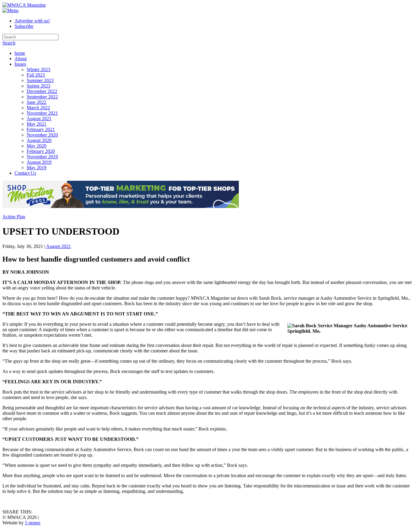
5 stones (32, 522)
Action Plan (13, 216)
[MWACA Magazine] (24, 5)
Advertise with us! (32, 20)
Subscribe (24, 26)
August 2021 (58, 246)
